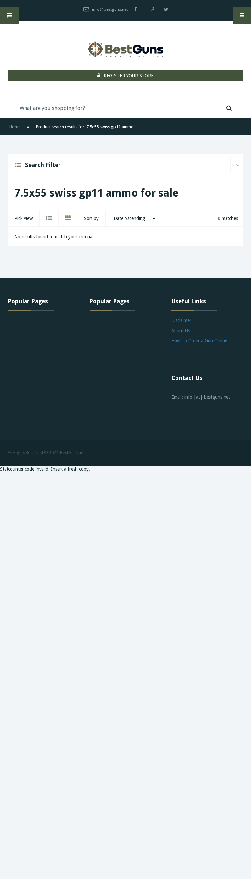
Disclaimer (181, 320)
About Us (180, 330)
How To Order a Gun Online (199, 340)
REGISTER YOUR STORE (129, 75)
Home (15, 126)
